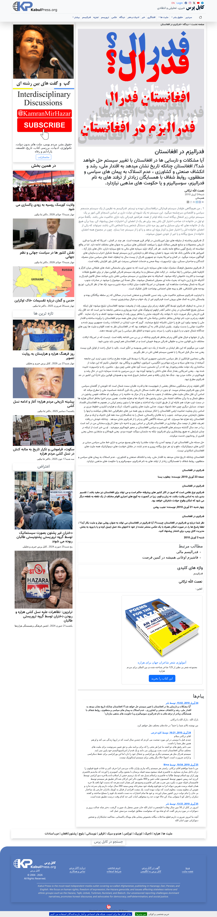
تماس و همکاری (77, 871)
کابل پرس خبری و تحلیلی (38, 363)
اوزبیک (138, 833)
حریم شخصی (114, 867)
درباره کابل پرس (77, 867)
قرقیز (102, 833)
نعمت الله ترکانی (194, 190)
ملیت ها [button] (164, 17)
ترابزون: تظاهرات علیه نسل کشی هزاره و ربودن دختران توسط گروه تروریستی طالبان (44, 616)
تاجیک (148, 833)
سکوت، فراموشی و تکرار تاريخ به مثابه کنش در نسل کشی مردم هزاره (43, 452)
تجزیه (96, 17)
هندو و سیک (114, 833)
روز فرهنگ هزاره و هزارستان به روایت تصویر (48, 356)
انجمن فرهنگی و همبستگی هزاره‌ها (31, 625)
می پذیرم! (141, 914)
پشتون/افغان (69, 833)
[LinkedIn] (197, 202)
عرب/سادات (52, 833)
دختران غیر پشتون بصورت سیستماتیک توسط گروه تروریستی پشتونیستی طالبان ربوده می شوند (44, 537)
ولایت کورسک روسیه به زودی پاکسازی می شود (45, 207)
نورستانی (91, 833)
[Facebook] (200, 202)
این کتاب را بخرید (162, 678)
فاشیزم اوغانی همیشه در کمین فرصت (170, 557)
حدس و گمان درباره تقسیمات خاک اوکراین (44, 300)
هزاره (157, 833)
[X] (188, 202)
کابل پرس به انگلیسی (150, 871)
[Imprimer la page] (194, 202)
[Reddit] (191, 202)
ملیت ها (167, 833)
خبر (143, 17)
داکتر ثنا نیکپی (41, 214)
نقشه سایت (187, 871)
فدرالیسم (86, 17)
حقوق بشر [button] (178, 17)
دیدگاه (122, 17)
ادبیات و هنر (133, 17)
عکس (114, 17)
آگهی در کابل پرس (151, 867)
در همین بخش (43, 166)
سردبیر (188, 17)
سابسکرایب (43, 157)
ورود (187, 867)
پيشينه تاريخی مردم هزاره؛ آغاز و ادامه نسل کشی (43, 404)
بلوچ (81, 833)
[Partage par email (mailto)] (203, 202)
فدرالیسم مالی (187, 551)
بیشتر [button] (77, 17)
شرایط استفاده (114, 871)
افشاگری (151, 17)
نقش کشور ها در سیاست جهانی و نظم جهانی (47, 255)
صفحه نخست (197, 24)
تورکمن (128, 833)
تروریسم (105, 17)
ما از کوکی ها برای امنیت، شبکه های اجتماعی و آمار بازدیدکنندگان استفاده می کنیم (90, 914)
